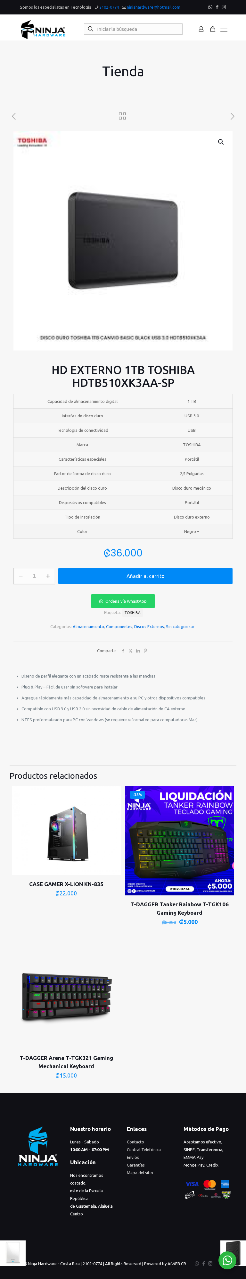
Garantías (136, 1165)
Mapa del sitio (140, 1172)
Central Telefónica (144, 1149)
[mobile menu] (223, 28)
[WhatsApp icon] (210, 7)
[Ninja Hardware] (43, 28)
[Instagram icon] (223, 7)
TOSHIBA (133, 612)
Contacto (135, 1142)
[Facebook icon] (217, 7)
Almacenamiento (88, 626)
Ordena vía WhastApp (126, 601)
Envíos (133, 1157)
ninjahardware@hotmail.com (153, 7)
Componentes (119, 626)
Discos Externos (149, 626)
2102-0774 (109, 7)
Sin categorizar (180, 626)
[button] (221, 142)
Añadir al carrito (146, 576)
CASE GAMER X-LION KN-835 (66, 884)
